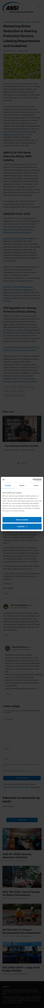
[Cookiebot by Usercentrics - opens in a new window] (33, 479)
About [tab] (36, 485)
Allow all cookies (22, 520)
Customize (21, 526)
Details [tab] (22, 485)
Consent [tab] (8, 485)
